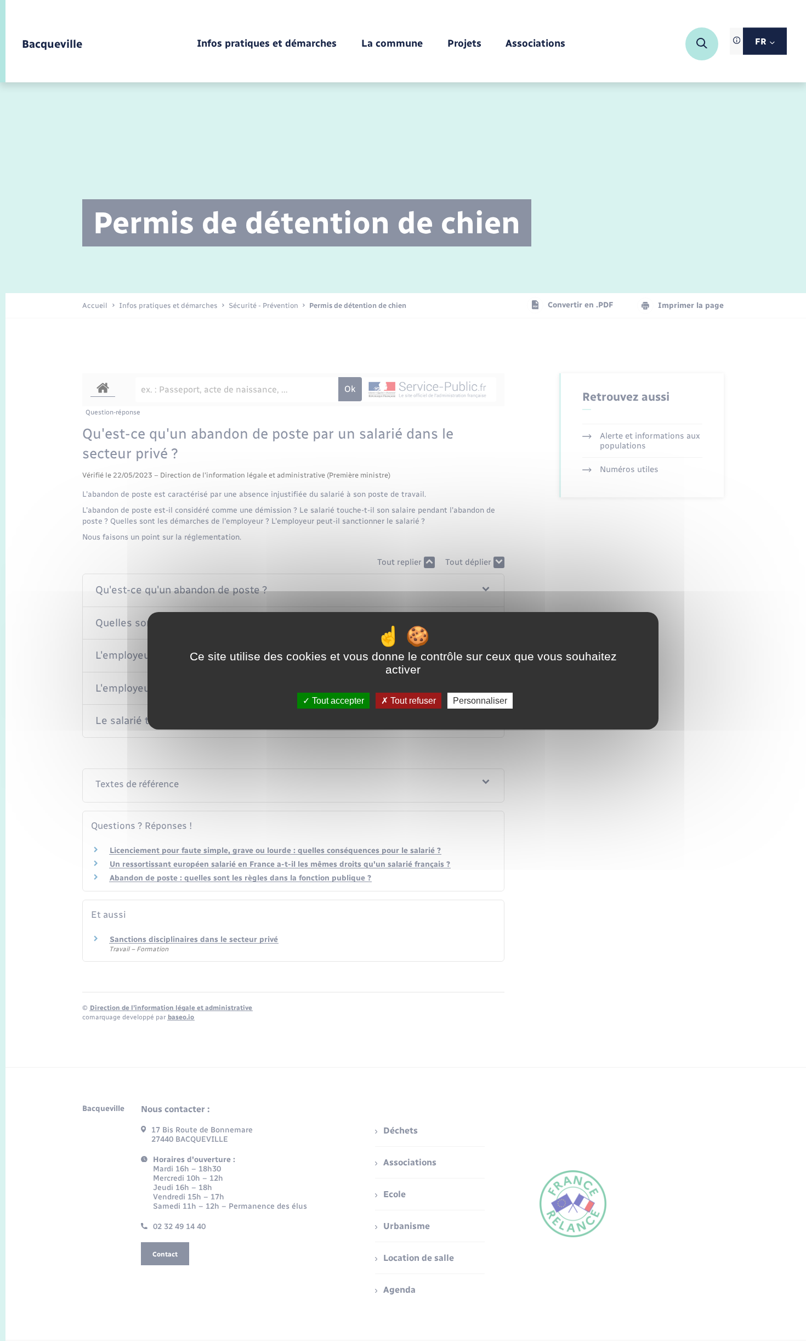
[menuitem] (267, 44)
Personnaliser (480, 700)
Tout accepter (337, 700)
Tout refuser (412, 700)
